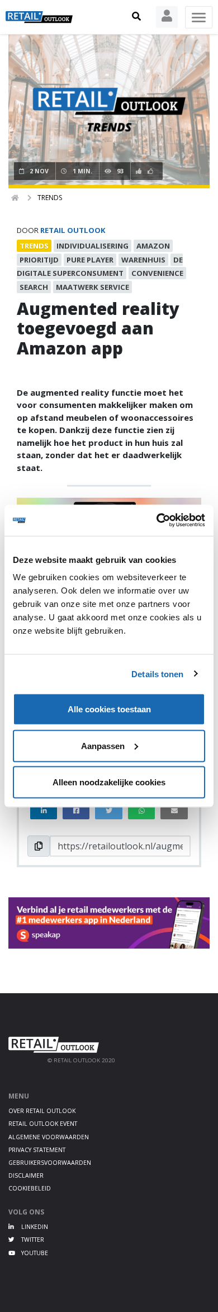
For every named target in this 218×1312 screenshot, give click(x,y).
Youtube (34, 1253)
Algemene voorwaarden (48, 1137)
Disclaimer (26, 1175)
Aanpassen (103, 745)
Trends (49, 197)
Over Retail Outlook (41, 1111)
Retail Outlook (73, 230)
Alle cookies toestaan (109, 709)
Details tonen (157, 673)
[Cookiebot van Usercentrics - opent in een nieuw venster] (156, 520)
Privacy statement (36, 1150)
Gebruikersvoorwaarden (49, 1163)
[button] (136, 17)
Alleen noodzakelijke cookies (109, 782)
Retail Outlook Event (42, 1124)
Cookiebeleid (29, 1188)
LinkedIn (34, 1227)
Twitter (32, 1239)
